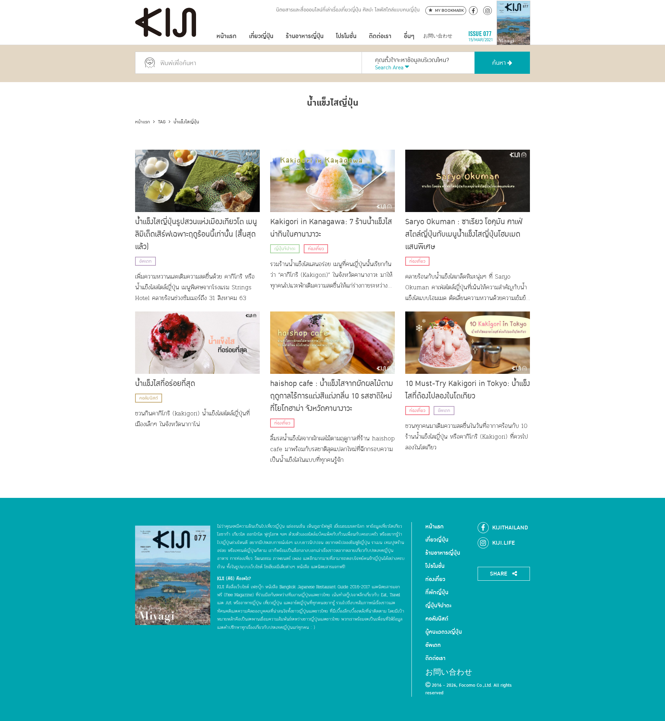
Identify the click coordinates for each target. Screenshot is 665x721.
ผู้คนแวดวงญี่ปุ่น (443, 631)
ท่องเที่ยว (316, 248)
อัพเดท (145, 261)
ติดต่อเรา (380, 36)
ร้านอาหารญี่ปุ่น (304, 36)
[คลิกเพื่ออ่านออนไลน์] (513, 36)
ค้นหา (499, 63)
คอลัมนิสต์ (148, 398)
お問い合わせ (437, 36)
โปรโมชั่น (346, 36)
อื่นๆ (409, 36)
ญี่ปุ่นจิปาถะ (284, 248)
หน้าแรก (226, 36)
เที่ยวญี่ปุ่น (261, 36)
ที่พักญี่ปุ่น (437, 592)
